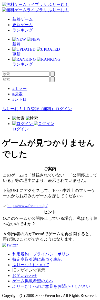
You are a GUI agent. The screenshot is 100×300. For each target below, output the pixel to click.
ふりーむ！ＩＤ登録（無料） (28, 109)
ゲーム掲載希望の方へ (32, 281)
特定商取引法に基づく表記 (37, 259)
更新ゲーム (22, 25)
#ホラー (19, 88)
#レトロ (19, 99)
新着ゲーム (22, 19)
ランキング (22, 30)
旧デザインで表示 (28, 270)
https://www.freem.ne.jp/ (27, 205)
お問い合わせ (24, 275)
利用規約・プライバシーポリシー (43, 254)
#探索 (17, 94)
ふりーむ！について (30, 265)
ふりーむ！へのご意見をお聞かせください (51, 286)
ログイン (63, 109)
